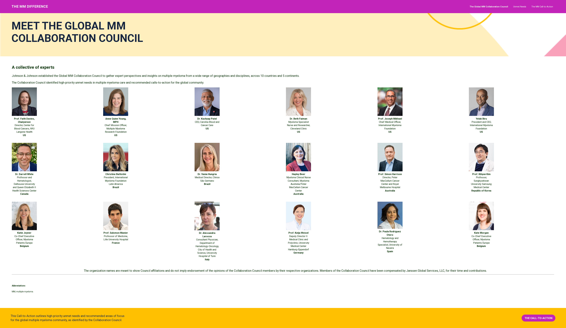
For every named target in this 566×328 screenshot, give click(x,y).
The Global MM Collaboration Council (489, 6)
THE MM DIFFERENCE (29, 6)
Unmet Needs (519, 6)
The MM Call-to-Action (542, 6)
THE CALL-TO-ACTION (538, 318)
